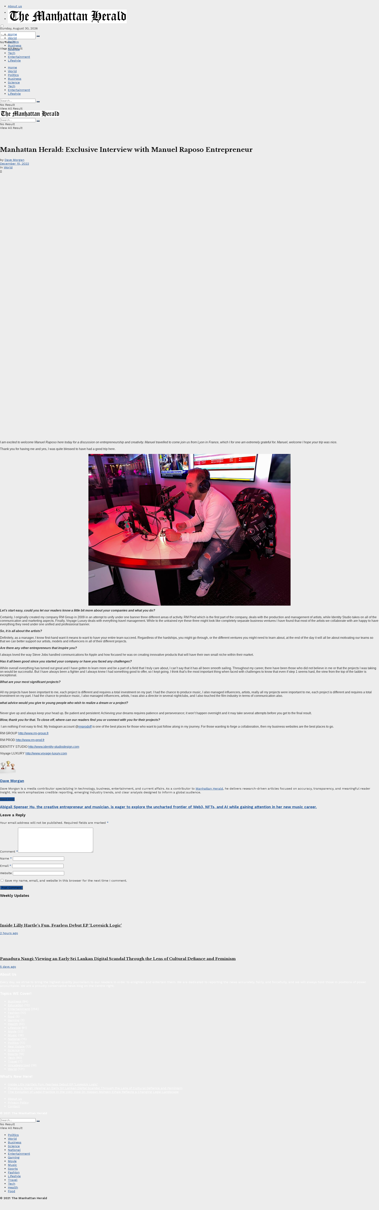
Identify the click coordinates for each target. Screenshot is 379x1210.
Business (14, 45)
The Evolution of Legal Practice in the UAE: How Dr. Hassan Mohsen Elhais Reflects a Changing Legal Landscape (93, 1092)
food (11, 1016)
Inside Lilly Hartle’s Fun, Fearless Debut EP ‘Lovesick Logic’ (61, 925)
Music (12, 1035)
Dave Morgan (14, 160)
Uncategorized (19, 1065)
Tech (11, 53)
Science (14, 49)
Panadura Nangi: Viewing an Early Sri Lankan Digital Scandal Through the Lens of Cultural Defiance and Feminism (118, 958)
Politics (13, 42)
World (12, 38)
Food (11, 1191)
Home (12, 34)
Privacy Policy (18, 1102)
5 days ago (8, 967)
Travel (12, 1061)
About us (15, 6)
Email (5, 866)
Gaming (14, 1020)
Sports (13, 1054)
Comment (9, 851)
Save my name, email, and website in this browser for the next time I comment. (66, 880)
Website (6, 873)
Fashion (14, 1013)
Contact (14, 1106)
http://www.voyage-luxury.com (46, 753)
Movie (12, 1031)
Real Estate (16, 1046)
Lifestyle (14, 60)
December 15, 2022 (14, 163)
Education (15, 1005)
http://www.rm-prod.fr (30, 740)
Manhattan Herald (209, 788)
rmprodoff (85, 726)
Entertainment (19, 57)
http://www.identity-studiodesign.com (53, 746)
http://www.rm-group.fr (33, 733)
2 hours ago (9, 933)
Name (6, 858)
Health (13, 1024)
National (14, 1039)
